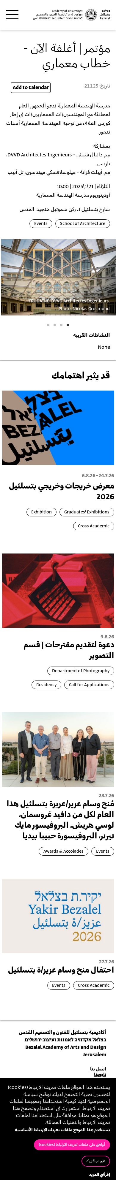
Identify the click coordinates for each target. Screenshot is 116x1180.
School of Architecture (82, 224)
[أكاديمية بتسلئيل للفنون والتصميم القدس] (71, 15)
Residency (46, 685)
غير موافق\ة (96, 1161)
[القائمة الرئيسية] (12, 15)
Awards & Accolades (63, 851)
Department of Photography (80, 671)
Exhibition (41, 512)
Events (41, 224)
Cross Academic (93, 526)
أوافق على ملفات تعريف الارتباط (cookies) (72, 1145)
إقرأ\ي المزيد (99, 1175)
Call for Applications (89, 685)
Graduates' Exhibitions (86, 512)
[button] (68, 325)
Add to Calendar (31, 87)
